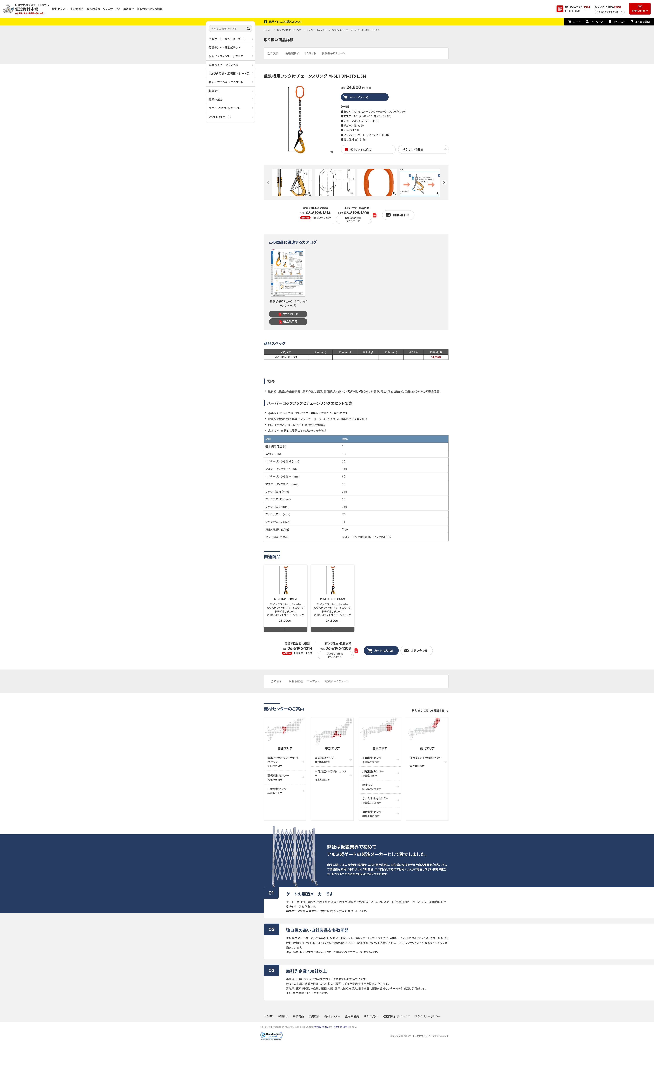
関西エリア (285, 748)
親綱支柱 (214, 91)
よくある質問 (642, 21)
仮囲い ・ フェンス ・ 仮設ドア (226, 56)
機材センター (60, 9)
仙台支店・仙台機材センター (425, 762)
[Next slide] (444, 182)
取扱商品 (298, 1016)
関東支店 (371, 787)
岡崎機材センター (325, 760)
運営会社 (128, 9)
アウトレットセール (220, 117)
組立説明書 (290, 321)
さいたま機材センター (375, 800)
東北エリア (427, 748)
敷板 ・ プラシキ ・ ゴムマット (226, 82)
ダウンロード (290, 314)
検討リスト (619, 21)
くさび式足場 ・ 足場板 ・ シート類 (229, 73)
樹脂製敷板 (292, 53)
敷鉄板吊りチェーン (342, 29)
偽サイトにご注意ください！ (285, 21)
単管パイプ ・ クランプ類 (223, 65)
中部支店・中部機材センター (330, 775)
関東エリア (379, 748)
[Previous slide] (268, 182)
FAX (353, 217)
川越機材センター (373, 773)
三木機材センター (278, 791)
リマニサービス (111, 9)
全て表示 (273, 53)
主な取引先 (77, 9)
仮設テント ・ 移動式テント (224, 47)
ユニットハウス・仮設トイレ (225, 108)
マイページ (597, 21)
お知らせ (282, 1016)
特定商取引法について (396, 1016)
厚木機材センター (373, 814)
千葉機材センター (373, 760)
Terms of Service (341, 1026)
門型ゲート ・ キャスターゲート (227, 39)
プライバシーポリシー (428, 1016)
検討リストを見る (413, 149)
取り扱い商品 (284, 29)
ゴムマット (310, 53)
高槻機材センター (278, 777)
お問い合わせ (640, 11)
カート (576, 21)
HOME (267, 29)
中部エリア (332, 748)
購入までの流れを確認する (428, 710)
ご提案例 (314, 1016)
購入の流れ (93, 9)
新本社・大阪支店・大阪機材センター (283, 762)
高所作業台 (216, 99)
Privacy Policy (321, 1026)
